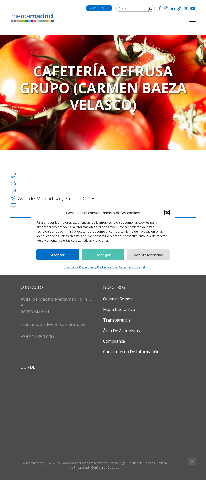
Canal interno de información (131, 351)
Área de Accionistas (121, 330)
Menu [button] (186, 20)
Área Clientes (99, 8)
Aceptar (58, 254)
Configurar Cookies (105, 467)
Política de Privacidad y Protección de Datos (95, 267)
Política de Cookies (141, 463)
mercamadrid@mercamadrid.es (53, 324)
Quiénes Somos (117, 299)
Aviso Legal (137, 267)
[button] (167, 212)
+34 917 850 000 (37, 336)
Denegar (103, 254)
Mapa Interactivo (119, 309)
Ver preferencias (148, 254)
